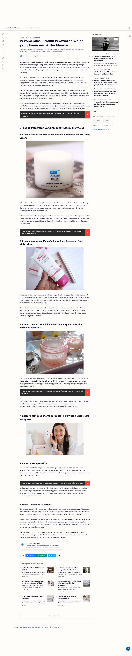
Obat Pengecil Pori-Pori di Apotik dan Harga (33, 597)
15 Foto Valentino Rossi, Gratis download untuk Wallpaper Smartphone (104, 58)
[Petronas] (109, 54)
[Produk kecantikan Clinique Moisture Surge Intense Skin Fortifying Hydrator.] (55, 352)
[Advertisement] (54, 12)
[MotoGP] (104, 54)
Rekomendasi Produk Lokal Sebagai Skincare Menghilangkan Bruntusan (70, 583)
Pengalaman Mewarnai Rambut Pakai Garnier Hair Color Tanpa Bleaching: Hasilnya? (105, 93)
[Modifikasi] (104, 69)
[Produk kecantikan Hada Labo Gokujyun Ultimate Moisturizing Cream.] (55, 169)
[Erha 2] (107, 78)
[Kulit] (110, 99)
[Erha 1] (103, 78)
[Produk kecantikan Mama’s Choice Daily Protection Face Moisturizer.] (55, 268)
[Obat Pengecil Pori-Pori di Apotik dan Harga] (50, 598)
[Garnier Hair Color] (106, 89)
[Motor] (109, 69)
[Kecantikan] (105, 99)
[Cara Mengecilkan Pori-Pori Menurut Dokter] (86, 598)
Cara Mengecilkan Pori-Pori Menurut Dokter (67, 597)
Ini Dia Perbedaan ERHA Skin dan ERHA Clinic (33, 569)
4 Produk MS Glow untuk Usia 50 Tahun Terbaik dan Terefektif (33, 582)
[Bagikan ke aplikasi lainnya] (59, 555)
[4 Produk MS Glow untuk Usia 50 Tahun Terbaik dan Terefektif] (50, 583)
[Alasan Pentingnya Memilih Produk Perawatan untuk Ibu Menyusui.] (55, 439)
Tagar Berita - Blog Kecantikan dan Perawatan (13, 28)
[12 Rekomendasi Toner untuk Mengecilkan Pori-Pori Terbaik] (86, 570)
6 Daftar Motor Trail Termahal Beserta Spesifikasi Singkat (104, 73)
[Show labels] (101, 129)
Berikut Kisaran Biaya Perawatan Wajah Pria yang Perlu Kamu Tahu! (60, 483)
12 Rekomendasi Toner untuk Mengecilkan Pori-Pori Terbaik (68, 569)
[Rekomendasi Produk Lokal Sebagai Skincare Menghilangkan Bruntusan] (86, 583)
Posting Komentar (54, 616)
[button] (129, 27)
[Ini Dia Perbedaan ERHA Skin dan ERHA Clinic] (50, 570)
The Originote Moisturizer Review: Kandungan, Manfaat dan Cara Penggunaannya (106, 104)
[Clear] (51, 28)
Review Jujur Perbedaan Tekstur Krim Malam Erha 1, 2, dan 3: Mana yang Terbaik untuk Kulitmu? (106, 83)
